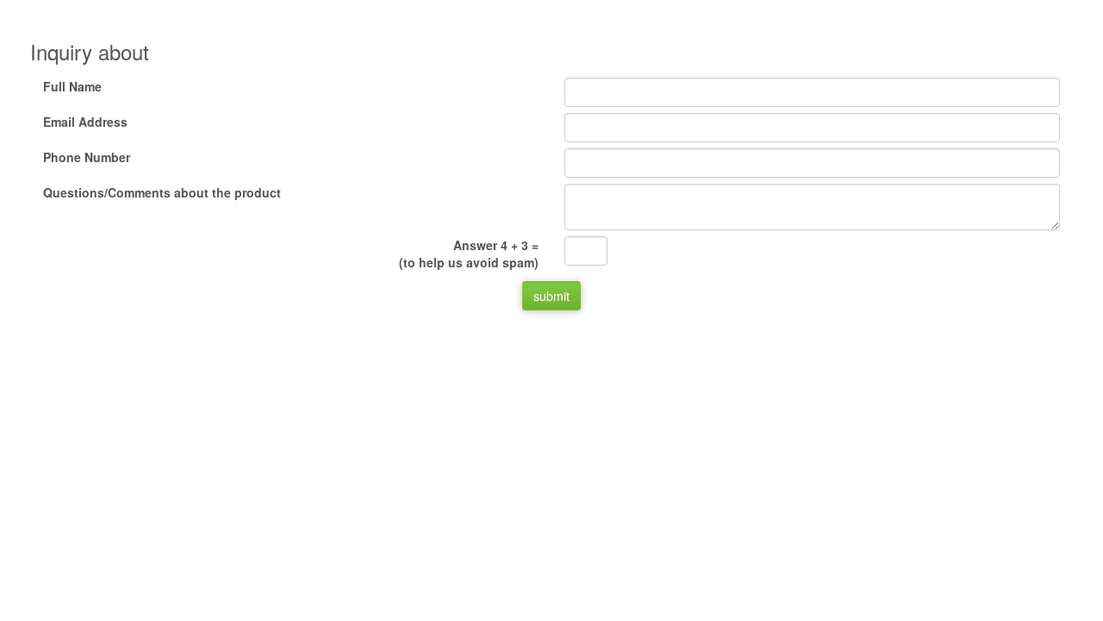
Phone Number (86, 157)
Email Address (85, 121)
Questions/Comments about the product (162, 192)
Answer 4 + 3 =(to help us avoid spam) (469, 253)
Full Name (72, 86)
